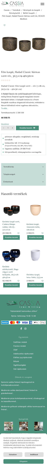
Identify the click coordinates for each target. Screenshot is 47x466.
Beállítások (34, 454)
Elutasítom (13, 454)
